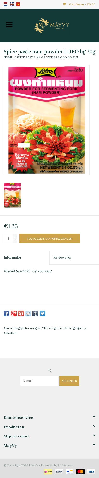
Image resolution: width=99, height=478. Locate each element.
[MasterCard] (79, 471)
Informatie (12, 257)
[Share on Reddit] (28, 313)
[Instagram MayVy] (54, 396)
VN (18, 4)
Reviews (62, 257)
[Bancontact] (69, 471)
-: (49, 370)
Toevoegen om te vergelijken (63, 328)
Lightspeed (65, 465)
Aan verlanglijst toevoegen (22, 328)
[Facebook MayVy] (45, 396)
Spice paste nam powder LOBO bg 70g (47, 57)
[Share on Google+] (14, 313)
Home (8, 57)
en (12, 4)
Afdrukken (10, 333)
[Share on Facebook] (6, 313)
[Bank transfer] (58, 471)
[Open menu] (9, 24)
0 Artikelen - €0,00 (81, 4)
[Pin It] (21, 313)
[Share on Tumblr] (35, 313)
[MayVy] (58, 25)
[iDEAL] (47, 471)
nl (5, 4)
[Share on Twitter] (42, 313)
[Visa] (90, 471)
